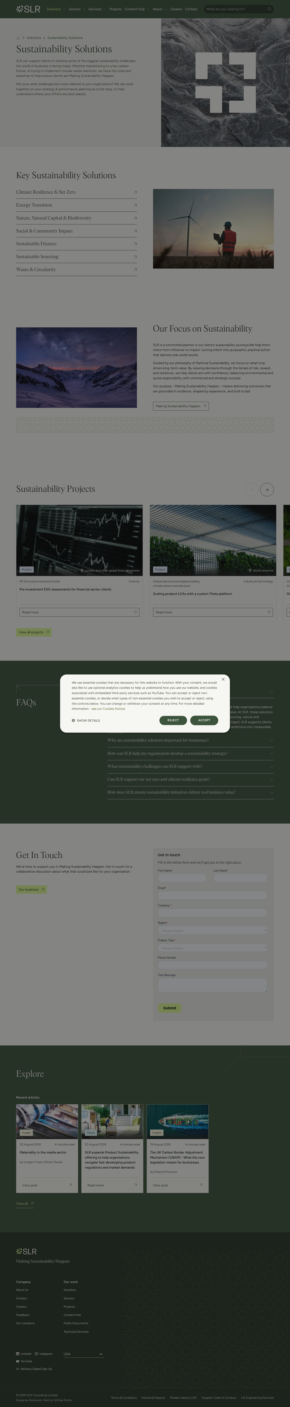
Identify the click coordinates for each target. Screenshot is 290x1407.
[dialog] (145, 703)
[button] (86, 720)
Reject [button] (173, 720)
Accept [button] (204, 720)
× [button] (223, 679)
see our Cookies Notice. (108, 709)
